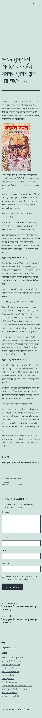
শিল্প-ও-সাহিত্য (18, 484)
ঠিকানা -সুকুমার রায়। (8, 678)
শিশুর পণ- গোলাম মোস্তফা (9, 682)
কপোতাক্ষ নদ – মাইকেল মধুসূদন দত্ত (12, 668)
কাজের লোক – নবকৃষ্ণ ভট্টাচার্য (10, 671)
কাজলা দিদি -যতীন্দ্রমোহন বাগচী (11, 664)
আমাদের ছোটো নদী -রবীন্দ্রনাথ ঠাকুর (12, 661)
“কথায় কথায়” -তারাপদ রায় (9, 692)
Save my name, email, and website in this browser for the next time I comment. (21, 577)
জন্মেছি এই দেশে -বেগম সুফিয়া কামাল (12, 658)
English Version (8, 648)
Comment (7, 512)
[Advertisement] (21, 30)
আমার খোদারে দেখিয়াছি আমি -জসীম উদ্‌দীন (14, 689)
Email (5, 550)
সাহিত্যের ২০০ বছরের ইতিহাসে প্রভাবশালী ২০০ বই (17, 685)
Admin (6, 481)
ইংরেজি (7, 331)
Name (5, 537)
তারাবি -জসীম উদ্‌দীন (8, 675)
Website (5, 563)
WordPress (24, 709)
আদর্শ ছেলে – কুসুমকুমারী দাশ (10, 696)
